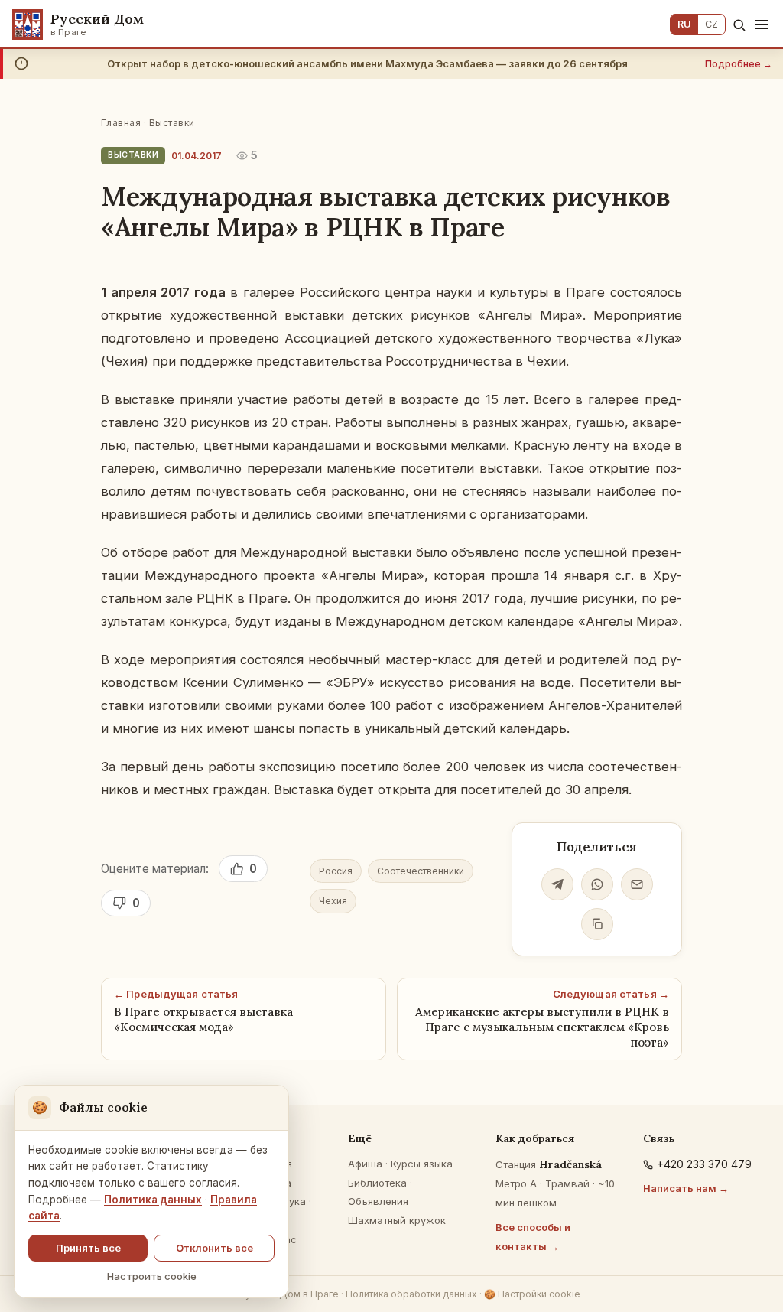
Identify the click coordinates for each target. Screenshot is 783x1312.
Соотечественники (420, 871)
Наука (291, 1201)
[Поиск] (739, 25)
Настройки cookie (532, 1294)
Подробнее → (738, 64)
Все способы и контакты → (532, 1236)
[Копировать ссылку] (597, 924)
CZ (711, 24)
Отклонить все (214, 1248)
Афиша (365, 1163)
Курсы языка (422, 1163)
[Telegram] (557, 884)
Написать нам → (686, 1188)
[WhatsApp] (597, 884)
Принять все (88, 1248)
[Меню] (761, 24)
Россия (336, 871)
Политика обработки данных (411, 1294)
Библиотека (377, 1183)
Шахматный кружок (397, 1220)
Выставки (172, 123)
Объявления (378, 1201)
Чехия (333, 901)
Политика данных (153, 1199)
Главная (121, 123)
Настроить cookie (152, 1276)
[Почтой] (637, 884)
